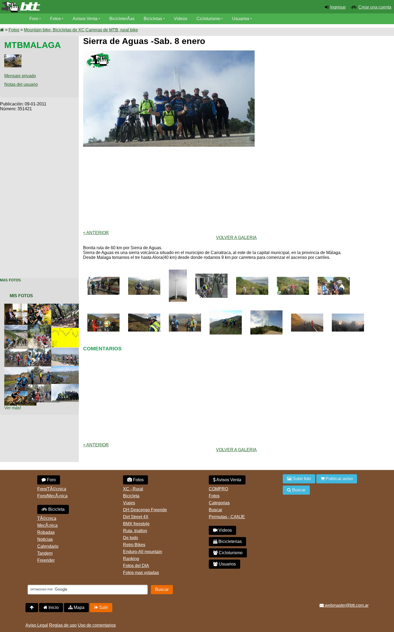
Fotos (55, 18)
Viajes (129, 503)
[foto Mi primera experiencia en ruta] (21, 369)
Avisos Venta (85, 18)
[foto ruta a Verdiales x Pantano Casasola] (68, 368)
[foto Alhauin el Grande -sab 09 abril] (45, 350)
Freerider (46, 560)
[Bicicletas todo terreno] (65, 7)
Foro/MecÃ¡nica (52, 496)
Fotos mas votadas (141, 572)
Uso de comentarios (97, 625)
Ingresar (338, 7)
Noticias (45, 539)
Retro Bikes (134, 544)
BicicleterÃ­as (122, 18)
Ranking (131, 558)
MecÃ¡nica (47, 525)
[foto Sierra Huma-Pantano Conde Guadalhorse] (68, 350)
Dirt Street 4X (135, 517)
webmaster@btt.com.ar (346, 605)
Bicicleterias (229, 541)
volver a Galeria (236, 237)
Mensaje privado (20, 76)
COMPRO (218, 489)
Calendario (47, 546)
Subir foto (301, 478)
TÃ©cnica (46, 518)
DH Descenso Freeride (145, 510)
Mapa (78, 607)
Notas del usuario (21, 84)
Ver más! (12, 408)
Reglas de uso (63, 625)
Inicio (53, 607)
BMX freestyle (136, 523)
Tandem (45, 553)
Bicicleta (56, 509)
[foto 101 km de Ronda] (45, 326)
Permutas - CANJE (227, 517)
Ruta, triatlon (135, 530)
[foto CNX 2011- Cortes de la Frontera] (68, 306)
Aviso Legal (36, 625)
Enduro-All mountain (142, 551)
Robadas (46, 532)
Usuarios (240, 18)
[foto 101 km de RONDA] (68, 330)
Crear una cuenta (374, 7)
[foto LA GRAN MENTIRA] (45, 306)
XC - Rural (133, 489)
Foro (33, 18)
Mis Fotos (21, 295)
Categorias (219, 503)
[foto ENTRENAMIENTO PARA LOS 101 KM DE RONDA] (21, 351)
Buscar (215, 510)
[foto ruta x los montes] (45, 386)
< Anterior (96, 232)
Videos (180, 18)
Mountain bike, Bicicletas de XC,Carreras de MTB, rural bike (81, 30)
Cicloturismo (208, 18)
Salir (103, 607)
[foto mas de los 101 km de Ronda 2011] (21, 327)
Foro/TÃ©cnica (51, 489)
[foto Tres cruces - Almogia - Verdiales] (45, 368)
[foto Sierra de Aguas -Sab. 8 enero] (68, 386)
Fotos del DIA (136, 565)
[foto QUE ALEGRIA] (21, 306)
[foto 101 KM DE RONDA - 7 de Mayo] (21, 393)
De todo (130, 537)
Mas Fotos (10, 280)
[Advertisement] (39, 191)
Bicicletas (153, 18)
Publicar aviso (339, 478)
